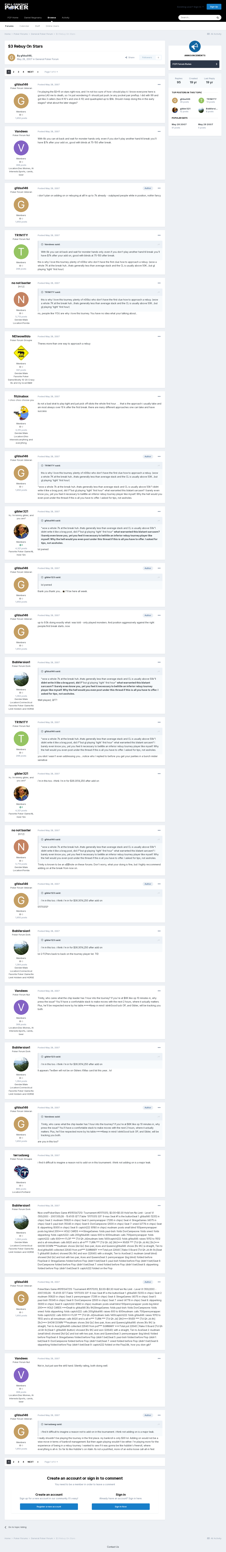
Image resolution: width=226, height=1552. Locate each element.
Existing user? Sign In (189, 6)
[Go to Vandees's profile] (21, 148)
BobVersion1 (21, 662)
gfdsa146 (26, 55)
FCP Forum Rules (182, 64)
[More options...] (159, 85)
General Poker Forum (47, 59)
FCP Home (13, 17)
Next (31, 72)
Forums (9, 26)
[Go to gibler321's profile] (21, 531)
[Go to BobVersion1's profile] (21, 678)
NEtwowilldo (21, 336)
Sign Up (214, 6)
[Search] (217, 17)
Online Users (52, 26)
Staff (37, 26)
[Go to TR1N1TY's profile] (21, 251)
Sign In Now (121, 1506)
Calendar (24, 26)
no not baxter (21, 283)
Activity (65, 17)
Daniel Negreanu (33, 17)
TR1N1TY (21, 235)
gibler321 (21, 511)
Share (131, 57)
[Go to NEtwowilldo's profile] (21, 352)
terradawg (21, 1155)
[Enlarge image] (64, 591)
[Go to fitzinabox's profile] (21, 412)
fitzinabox (21, 396)
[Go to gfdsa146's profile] (11, 57)
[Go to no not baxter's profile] (21, 299)
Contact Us (113, 1546)
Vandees (21, 131)
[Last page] (38, 72)
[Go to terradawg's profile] (21, 1171)
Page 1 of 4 (51, 72)
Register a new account (49, 1506)
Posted (49, 84)
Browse (52, 17)
